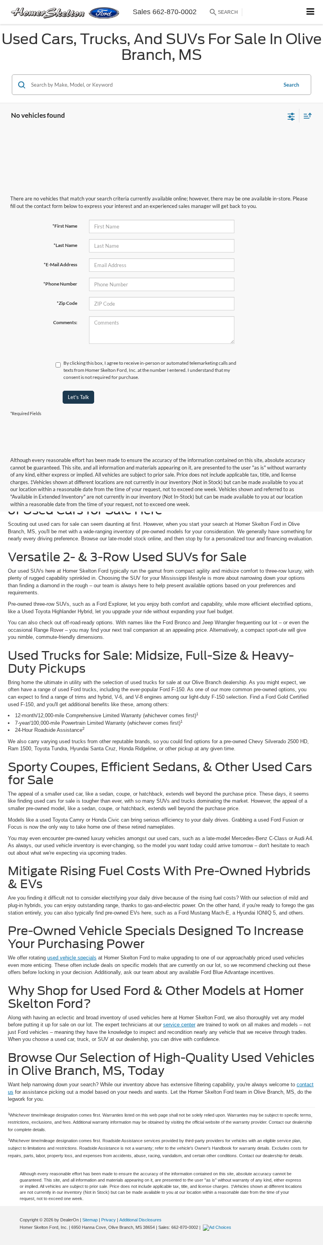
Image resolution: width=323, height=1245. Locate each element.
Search (291, 85)
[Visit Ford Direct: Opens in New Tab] (218, 1227)
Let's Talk (78, 397)
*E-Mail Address (60, 264)
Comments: (65, 322)
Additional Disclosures (140, 1219)
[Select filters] (291, 116)
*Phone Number (60, 284)
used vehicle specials (72, 958)
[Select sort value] (305, 115)
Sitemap (90, 1219)
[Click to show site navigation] (310, 12)
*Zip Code (67, 303)
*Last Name (65, 245)
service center (179, 1025)
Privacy (108, 1219)
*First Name (64, 226)
